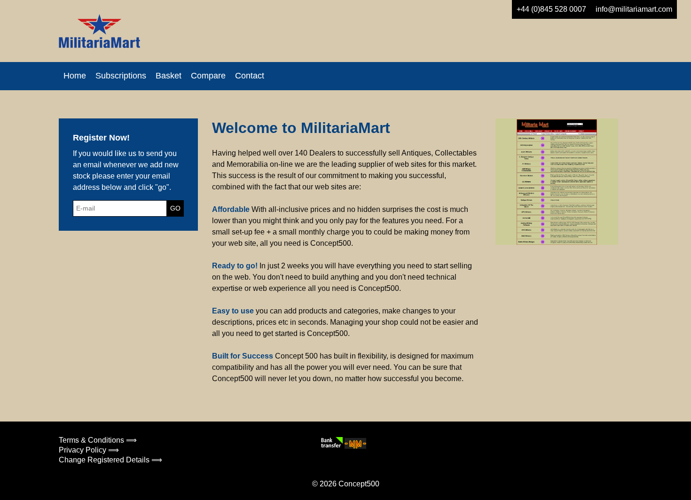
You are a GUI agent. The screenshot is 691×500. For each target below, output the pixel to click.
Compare (208, 75)
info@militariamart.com (634, 9)
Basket (168, 75)
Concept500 (358, 484)
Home (74, 75)
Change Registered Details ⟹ (110, 460)
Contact (249, 75)
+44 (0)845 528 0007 (551, 9)
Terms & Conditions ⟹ (98, 440)
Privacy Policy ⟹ (89, 450)
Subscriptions (120, 75)
